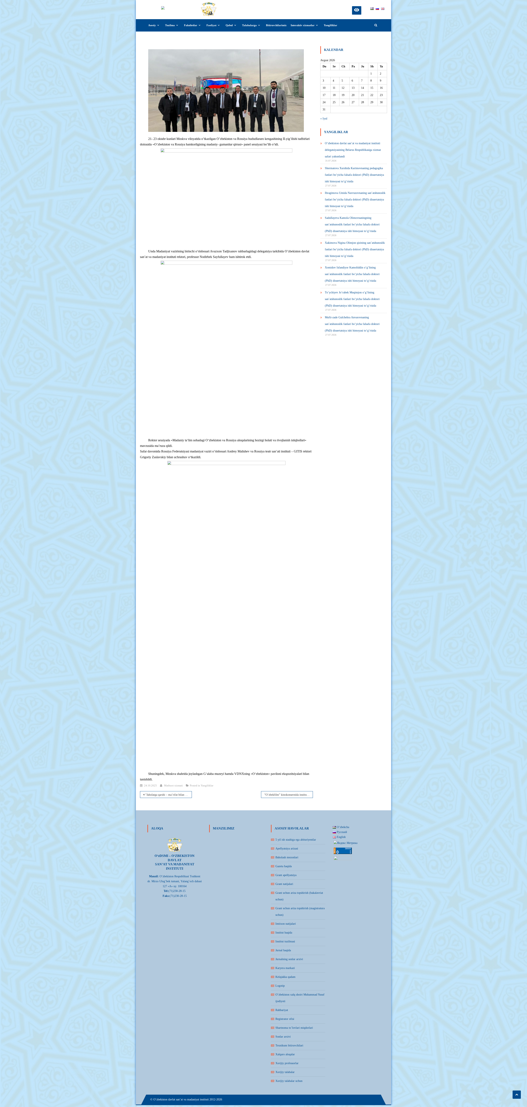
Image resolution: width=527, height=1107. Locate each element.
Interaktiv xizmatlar (303, 25)
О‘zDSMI (228, 5)
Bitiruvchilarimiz (276, 25)
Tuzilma (170, 25)
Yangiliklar (330, 25)
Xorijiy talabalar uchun (288, 1080)
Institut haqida (283, 932)
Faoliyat (211, 25)
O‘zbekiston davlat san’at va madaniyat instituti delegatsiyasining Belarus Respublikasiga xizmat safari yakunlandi (353, 150)
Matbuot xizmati (173, 785)
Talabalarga (249, 25)
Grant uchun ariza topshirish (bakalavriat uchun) (299, 896)
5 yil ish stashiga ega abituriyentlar (295, 839)
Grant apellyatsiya (285, 875)
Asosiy (152, 25)
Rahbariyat (281, 1010)
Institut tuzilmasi (285, 941)
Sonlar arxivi (283, 1036)
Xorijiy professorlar (286, 1063)
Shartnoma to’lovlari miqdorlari (294, 1027)
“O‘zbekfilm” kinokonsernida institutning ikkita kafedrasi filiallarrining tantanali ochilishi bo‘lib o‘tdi (288, 794)
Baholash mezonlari (286, 857)
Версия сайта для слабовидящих (356, 9)
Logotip (280, 985)
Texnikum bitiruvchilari (289, 1045)
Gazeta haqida (283, 866)
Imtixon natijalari (285, 923)
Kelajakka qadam (285, 976)
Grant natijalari (284, 884)
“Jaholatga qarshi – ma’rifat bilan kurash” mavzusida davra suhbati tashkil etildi (168, 794)
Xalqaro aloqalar (285, 1054)
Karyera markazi (285, 968)
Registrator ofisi (284, 1018)
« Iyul (323, 118)
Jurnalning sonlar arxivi (289, 959)
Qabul (229, 25)
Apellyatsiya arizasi (286, 848)
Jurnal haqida (283, 950)
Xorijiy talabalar (285, 1072)
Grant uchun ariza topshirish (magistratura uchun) (300, 911)
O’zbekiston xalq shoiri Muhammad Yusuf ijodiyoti (299, 998)
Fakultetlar (190, 25)
